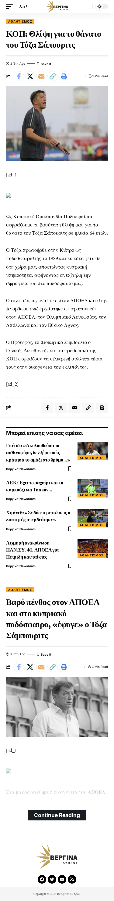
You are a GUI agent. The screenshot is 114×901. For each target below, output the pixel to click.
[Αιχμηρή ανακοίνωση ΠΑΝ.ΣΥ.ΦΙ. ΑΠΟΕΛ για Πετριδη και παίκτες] (93, 548)
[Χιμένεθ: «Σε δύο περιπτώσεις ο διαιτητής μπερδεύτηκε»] (93, 518)
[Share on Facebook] (19, 76)
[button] (11, 6)
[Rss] (72, 879)
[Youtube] (62, 879)
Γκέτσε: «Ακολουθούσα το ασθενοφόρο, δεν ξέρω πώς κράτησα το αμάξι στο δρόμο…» (38, 452)
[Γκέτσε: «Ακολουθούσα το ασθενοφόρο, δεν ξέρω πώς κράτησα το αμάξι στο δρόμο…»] (93, 451)
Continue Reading (57, 815)
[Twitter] (52, 879)
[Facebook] (42, 879)
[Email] (41, 76)
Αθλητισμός (20, 21)
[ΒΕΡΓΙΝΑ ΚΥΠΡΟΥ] (57, 6)
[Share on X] (30, 76)
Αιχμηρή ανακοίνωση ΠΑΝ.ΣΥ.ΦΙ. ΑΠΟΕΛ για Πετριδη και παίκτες (32, 549)
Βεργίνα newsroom (21, 469)
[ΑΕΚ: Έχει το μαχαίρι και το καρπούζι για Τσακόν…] (93, 488)
